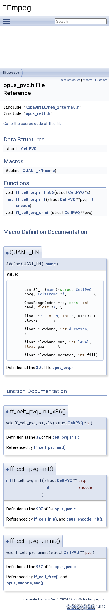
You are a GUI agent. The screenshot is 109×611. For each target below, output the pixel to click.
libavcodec (11, 72)
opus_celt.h (38, 113)
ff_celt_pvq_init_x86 (35, 192)
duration (78, 329)
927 (39, 566)
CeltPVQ (29, 149)
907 (39, 509)
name (50, 170)
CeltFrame (48, 294)
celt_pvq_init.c (66, 437)
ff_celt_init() (45, 519)
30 (38, 367)
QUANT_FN (33, 170)
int (10, 199)
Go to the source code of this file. (33, 123)
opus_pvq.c (65, 509)
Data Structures (70, 80)
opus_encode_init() (84, 519)
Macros (88, 80)
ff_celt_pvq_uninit (33, 212)
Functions (101, 80)
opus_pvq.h (63, 367)
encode (23, 205)
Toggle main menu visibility (7, 21)
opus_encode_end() (24, 583)
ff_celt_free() (46, 577)
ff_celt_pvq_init (30, 199)
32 (38, 437)
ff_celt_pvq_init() (50, 447)
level (83, 342)
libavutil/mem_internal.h (52, 107)
